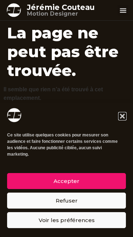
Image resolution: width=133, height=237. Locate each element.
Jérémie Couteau (61, 7)
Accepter (66, 181)
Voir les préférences (67, 220)
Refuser (67, 200)
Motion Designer (52, 13)
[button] (122, 116)
